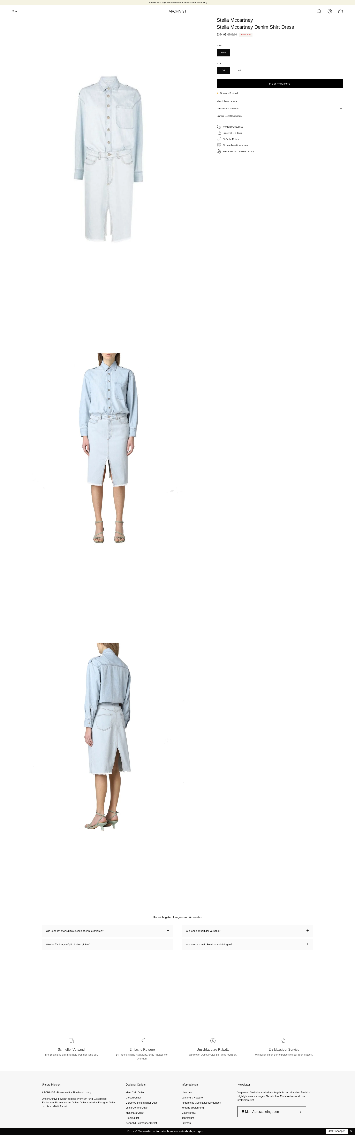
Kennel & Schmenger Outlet (141, 1122)
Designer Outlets (136, 1084)
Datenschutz (189, 1112)
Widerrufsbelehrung (193, 1107)
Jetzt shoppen (336, 1131)
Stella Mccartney (235, 20)
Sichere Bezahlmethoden (229, 116)
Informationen (190, 1084)
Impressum (188, 1118)
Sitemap (186, 1122)
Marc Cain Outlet (135, 1092)
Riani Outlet (132, 1118)
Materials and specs (227, 101)
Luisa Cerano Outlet (137, 1107)
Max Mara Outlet (135, 1112)
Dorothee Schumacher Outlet (142, 1102)
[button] (319, 11)
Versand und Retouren (228, 108)
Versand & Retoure (192, 1097)
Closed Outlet (133, 1097)
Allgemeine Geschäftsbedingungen (201, 1102)
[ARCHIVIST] (177, 11)
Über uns (187, 1092)
